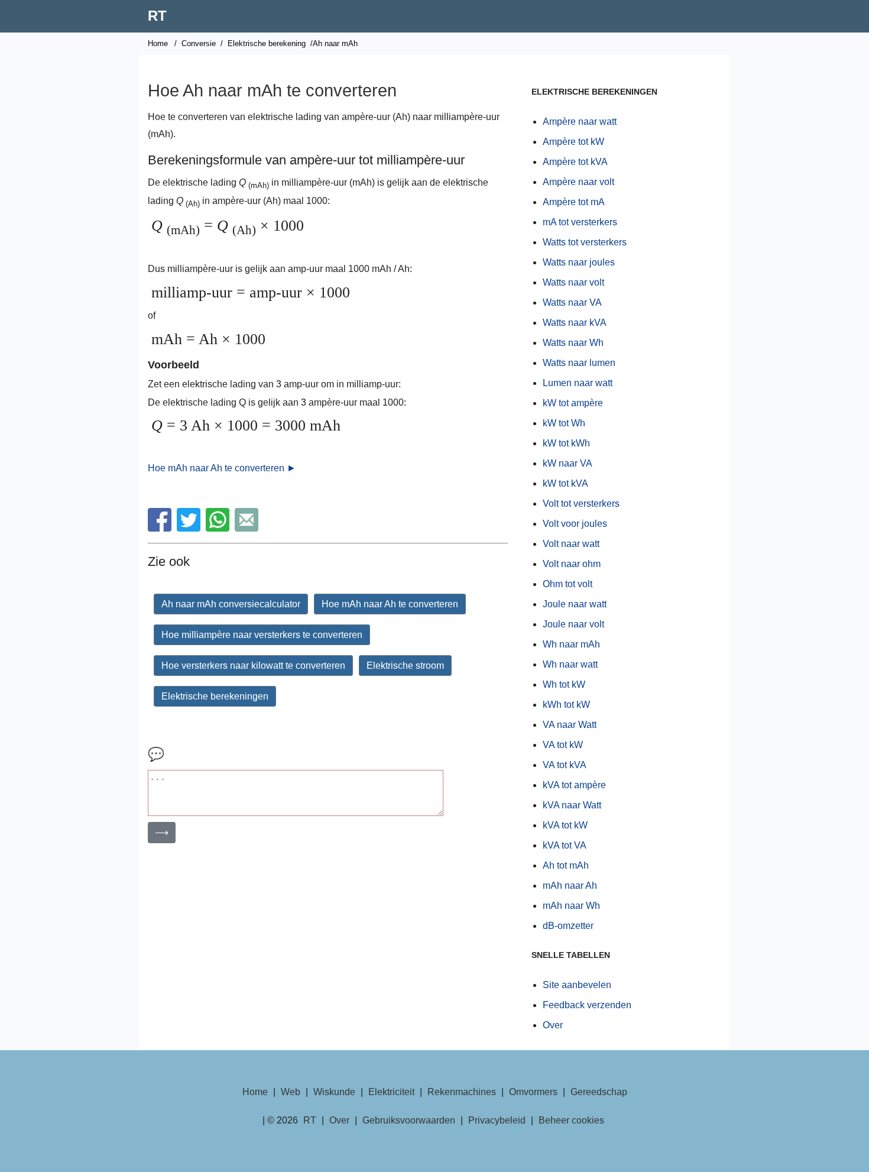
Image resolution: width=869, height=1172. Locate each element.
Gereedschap (598, 1092)
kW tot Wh (564, 423)
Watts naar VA (572, 302)
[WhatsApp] (219, 528)
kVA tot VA (564, 845)
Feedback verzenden (587, 1005)
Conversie (198, 43)
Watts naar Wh (573, 343)
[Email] (248, 528)
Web (290, 1092)
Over (553, 1025)
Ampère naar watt (580, 121)
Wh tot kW (564, 684)
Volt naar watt (571, 544)
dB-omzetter (568, 926)
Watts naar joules (579, 262)
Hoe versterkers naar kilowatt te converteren (253, 666)
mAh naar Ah (570, 885)
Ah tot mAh (566, 865)
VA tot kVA (564, 765)
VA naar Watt (569, 725)
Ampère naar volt (578, 182)
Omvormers (533, 1092)
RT (157, 16)
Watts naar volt (573, 282)
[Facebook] (161, 528)
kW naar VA (567, 463)
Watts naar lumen (579, 363)
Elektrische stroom (405, 666)
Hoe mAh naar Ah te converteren (390, 604)
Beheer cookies (571, 1120)
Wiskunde (334, 1092)
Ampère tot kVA (575, 162)
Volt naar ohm (572, 564)
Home (158, 43)
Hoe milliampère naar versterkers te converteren (261, 635)
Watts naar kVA (575, 323)
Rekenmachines (461, 1092)
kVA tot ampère (574, 785)
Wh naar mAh (571, 644)
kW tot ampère (573, 403)
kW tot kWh (566, 443)
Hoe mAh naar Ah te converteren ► (222, 468)
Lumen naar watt (577, 383)
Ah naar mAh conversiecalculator (230, 604)
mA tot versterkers (580, 222)
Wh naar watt (570, 664)
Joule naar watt (575, 604)
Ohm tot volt (567, 584)
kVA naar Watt (572, 805)
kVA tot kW (565, 825)
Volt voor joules (575, 524)
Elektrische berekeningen (214, 696)
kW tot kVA (565, 483)
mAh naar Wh (571, 906)
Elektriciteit (391, 1092)
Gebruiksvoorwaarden (408, 1120)
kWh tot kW (566, 705)
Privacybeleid (497, 1120)
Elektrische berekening (267, 43)
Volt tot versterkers (581, 503)
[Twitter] (190, 528)
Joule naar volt (573, 624)
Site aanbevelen (577, 985)
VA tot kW (563, 745)
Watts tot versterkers (585, 242)
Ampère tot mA (574, 202)
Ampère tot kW (573, 142)
